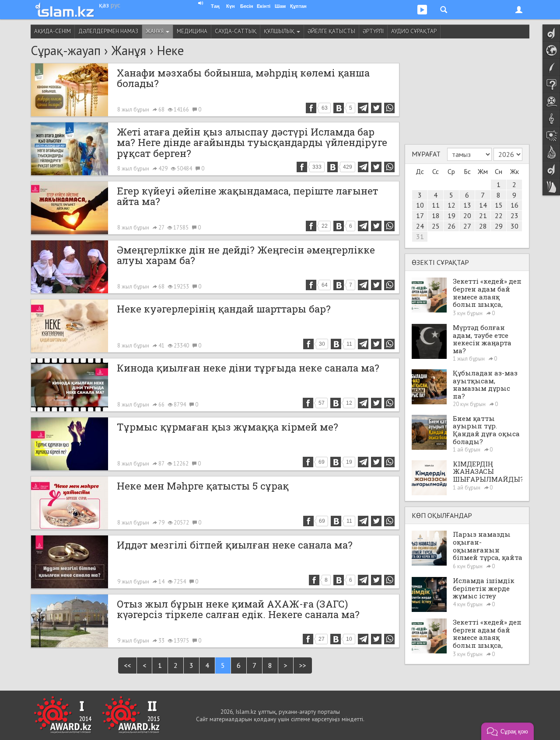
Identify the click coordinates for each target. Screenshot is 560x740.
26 (451, 226)
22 (499, 215)
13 (467, 205)
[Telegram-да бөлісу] (363, 108)
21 (483, 215)
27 (467, 226)
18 (436, 215)
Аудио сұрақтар (414, 31)
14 (483, 205)
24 (420, 226)
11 (436, 205)
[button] (507, 731)
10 (420, 205)
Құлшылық (280, 31)
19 (451, 215)
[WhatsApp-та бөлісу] (389, 108)
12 (451, 205)
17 (420, 215)
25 (436, 226)
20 (467, 215)
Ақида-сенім (52, 31)
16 (514, 205)
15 (499, 205)
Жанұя (155, 31)
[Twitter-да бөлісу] (376, 108)
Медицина (192, 31)
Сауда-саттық (235, 31)
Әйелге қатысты (331, 31)
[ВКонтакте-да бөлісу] (338, 108)
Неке (170, 50)
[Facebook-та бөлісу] (311, 108)
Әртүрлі (373, 31)
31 (420, 236)
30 (514, 226)
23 (514, 215)
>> (302, 665)
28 (483, 226)
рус (115, 4)
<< (127, 665)
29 (499, 226)
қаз (104, 4)
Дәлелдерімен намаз (108, 31)
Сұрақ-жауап (66, 50)
